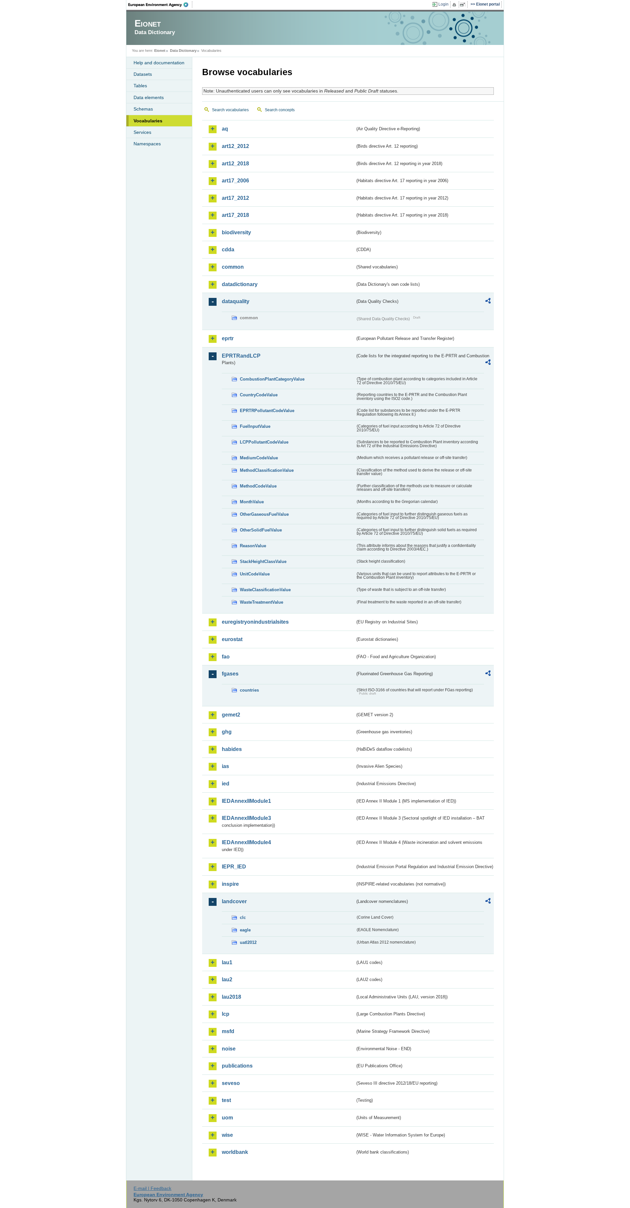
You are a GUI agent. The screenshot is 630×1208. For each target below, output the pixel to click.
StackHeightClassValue (263, 561)
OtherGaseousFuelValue (264, 514)
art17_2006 (235, 180)
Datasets (143, 74)
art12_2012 (235, 146)
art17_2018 (235, 215)
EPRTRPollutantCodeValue (267, 410)
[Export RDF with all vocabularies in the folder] (488, 302)
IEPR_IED (234, 866)
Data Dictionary (183, 50)
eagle (245, 929)
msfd (228, 1031)
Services (142, 132)
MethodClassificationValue (267, 470)
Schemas (143, 109)
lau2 (227, 979)
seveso (231, 1083)
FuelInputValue (255, 426)
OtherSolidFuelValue (261, 530)
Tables (140, 85)
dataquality (235, 301)
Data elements (149, 97)
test (226, 1100)
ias (225, 766)
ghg (227, 732)
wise (227, 1135)
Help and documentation (159, 62)
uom (227, 1117)
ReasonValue (253, 545)
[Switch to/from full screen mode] (464, 4)
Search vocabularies (230, 110)
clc (243, 917)
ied (225, 783)
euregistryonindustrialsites (255, 622)
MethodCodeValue (258, 486)
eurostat (232, 639)
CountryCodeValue (259, 394)
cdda (228, 249)
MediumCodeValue (259, 457)
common (233, 267)
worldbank (235, 1152)
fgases (230, 674)
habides (232, 749)
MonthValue (252, 501)
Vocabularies (148, 120)
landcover (234, 901)
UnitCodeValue (255, 574)
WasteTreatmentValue (261, 602)
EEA (160, 4)
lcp (225, 1014)
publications (237, 1066)
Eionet (159, 50)
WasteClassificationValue (265, 589)
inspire (230, 884)
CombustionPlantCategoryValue (272, 379)
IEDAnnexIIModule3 (246, 818)
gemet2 (231, 715)
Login (443, 4)
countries (249, 690)
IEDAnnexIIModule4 (246, 842)
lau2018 (231, 997)
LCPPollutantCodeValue (264, 442)
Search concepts (280, 110)
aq (225, 129)
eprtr (228, 338)
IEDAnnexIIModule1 (246, 801)
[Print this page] (455, 4)
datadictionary (240, 284)
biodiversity (236, 232)
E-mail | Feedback (152, 1188)
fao (226, 656)
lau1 (227, 962)
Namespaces (147, 143)
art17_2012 (235, 198)
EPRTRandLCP (241, 356)
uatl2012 (248, 942)
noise (229, 1049)
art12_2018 (235, 163)
